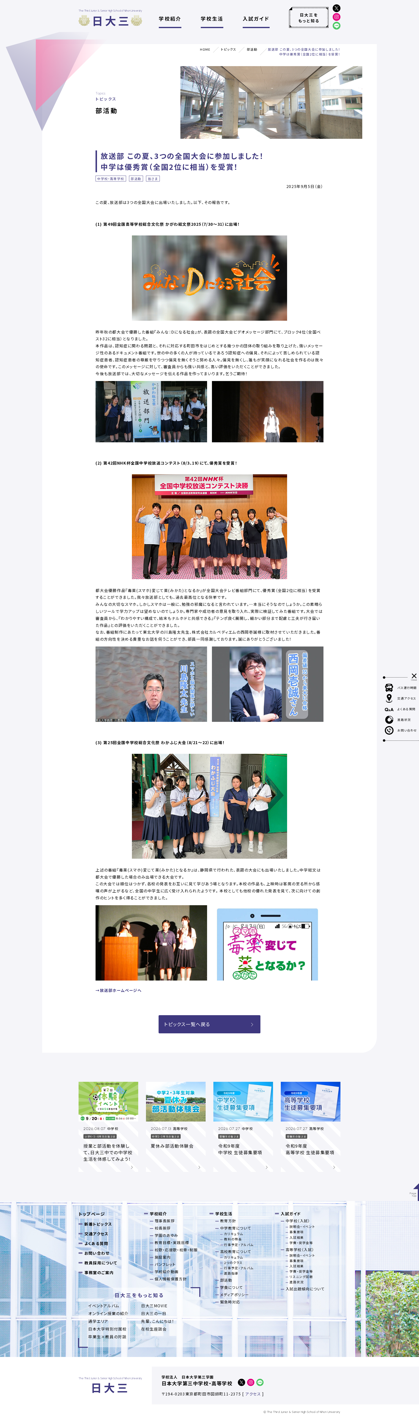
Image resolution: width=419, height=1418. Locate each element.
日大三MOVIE (154, 1306)
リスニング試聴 (301, 1276)
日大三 (111, 20)
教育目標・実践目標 (172, 1242)
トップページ (92, 1214)
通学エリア (98, 1321)
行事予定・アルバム (238, 1244)
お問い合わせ (97, 1253)
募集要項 (297, 1232)
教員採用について (100, 1263)
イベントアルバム (104, 1306)
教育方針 (228, 1220)
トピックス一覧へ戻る (187, 1024)
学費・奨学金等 (301, 1242)
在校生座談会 (154, 1329)
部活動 (252, 49)
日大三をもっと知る (309, 17)
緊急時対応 (230, 1301)
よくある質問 (96, 1243)
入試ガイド (256, 18)
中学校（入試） (298, 1220)
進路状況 (297, 1282)
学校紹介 (170, 18)
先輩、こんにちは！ (157, 1321)
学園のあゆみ (166, 1235)
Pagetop (413, 1194)
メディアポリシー (234, 1294)
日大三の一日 (154, 1313)
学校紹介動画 (167, 1271)
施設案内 (163, 1257)
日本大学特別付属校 (107, 1329)
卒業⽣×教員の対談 (107, 1337)
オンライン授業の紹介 (108, 1313)
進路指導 (231, 1273)
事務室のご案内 (99, 1272)
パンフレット (165, 1264)
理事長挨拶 (165, 1220)
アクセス (253, 1394)
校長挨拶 (163, 1228)
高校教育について (235, 1251)
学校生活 (212, 18)
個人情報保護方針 (171, 1278)
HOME (205, 49)
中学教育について (235, 1228)
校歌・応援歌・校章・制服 (176, 1249)
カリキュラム (233, 1233)
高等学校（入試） (300, 1249)
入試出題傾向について (305, 1288)
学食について (231, 1287)
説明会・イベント (302, 1226)
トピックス (228, 49)
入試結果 (297, 1237)
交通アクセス (96, 1234)
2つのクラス (233, 1262)
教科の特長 (233, 1239)
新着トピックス (98, 1224)
